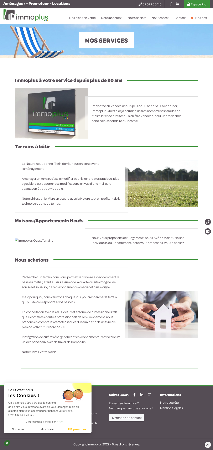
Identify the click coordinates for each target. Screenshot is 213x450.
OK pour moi (77, 429)
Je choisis (47, 429)
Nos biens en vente (82, 18)
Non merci (18, 429)
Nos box (201, 18)
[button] (9, 443)
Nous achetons (111, 18)
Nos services (160, 18)
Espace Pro (198, 4)
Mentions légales (171, 408)
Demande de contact (126, 418)
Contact (180, 18)
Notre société (137, 18)
